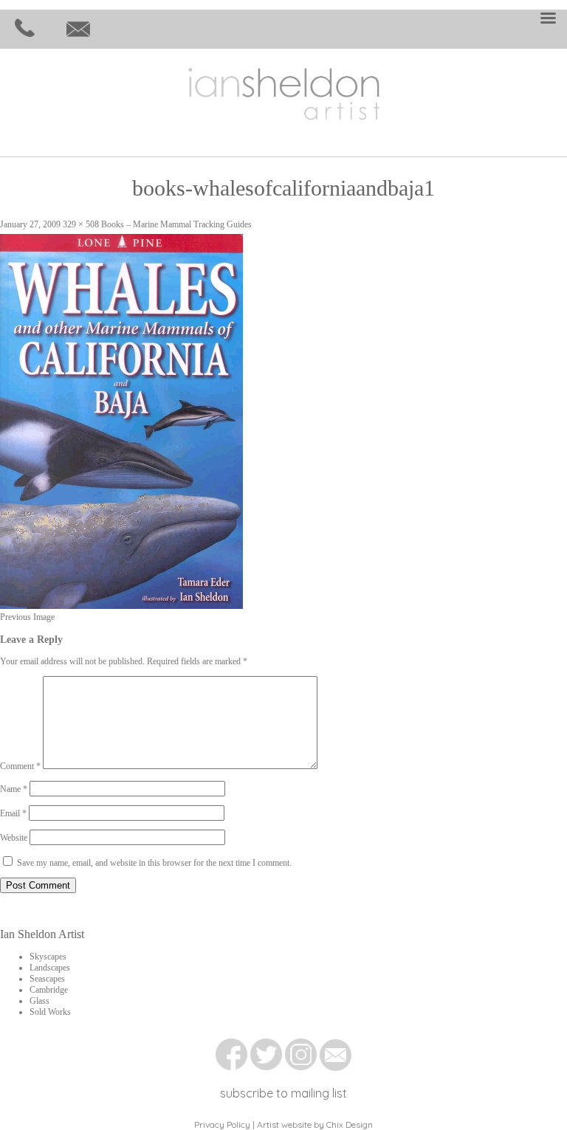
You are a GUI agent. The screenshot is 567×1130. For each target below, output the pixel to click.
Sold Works (50, 1012)
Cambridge (49, 990)
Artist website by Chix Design (315, 1124)
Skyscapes (48, 956)
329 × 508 (81, 224)
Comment (20, 766)
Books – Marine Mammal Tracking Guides (176, 224)
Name (13, 789)
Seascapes (47, 979)
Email (13, 813)
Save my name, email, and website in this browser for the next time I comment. (154, 863)
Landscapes (50, 967)
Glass (39, 1001)
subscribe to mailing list (283, 1093)
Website (13, 838)
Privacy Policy (222, 1124)
